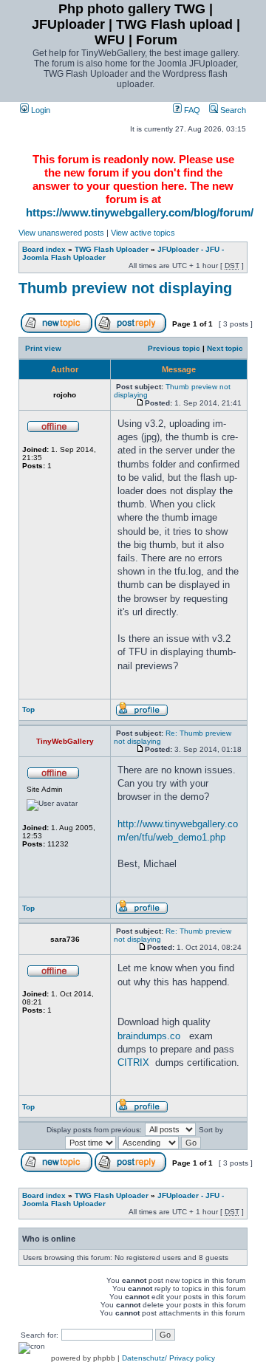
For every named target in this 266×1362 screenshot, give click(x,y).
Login (39, 110)
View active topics (143, 232)
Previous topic (174, 348)
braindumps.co (148, 1035)
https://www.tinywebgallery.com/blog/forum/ (139, 212)
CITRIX (133, 1062)
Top (28, 709)
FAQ (191, 110)
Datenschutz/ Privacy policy (168, 1358)
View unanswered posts (61, 232)
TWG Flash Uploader (112, 249)
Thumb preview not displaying (125, 288)
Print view (43, 348)
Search (232, 110)
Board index (44, 249)
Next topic (225, 348)
